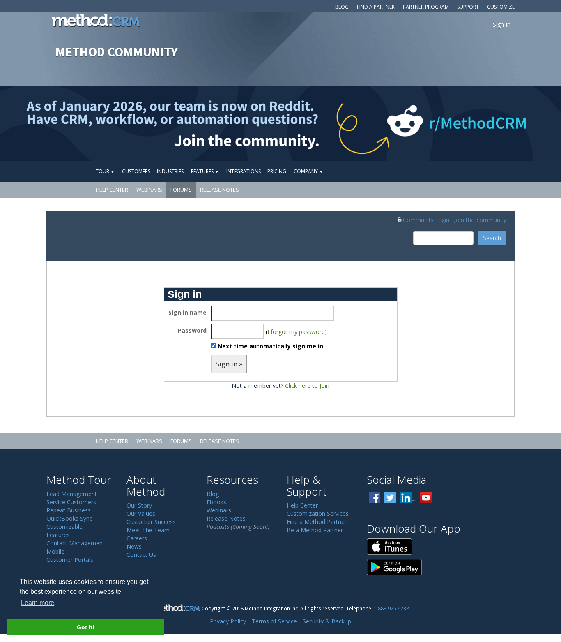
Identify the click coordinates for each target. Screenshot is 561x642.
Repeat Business (68, 510)
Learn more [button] (37, 602)
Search (492, 238)
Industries (170, 171)
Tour (105, 171)
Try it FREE (476, 171)
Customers (136, 171)
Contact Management (75, 543)
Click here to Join (307, 385)
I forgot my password (296, 332)
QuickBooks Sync (69, 518)
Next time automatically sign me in (270, 346)
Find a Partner (376, 6)
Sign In (501, 24)
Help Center (112, 189)
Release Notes (219, 189)
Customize (501, 6)
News (134, 546)
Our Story (139, 505)
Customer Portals (69, 559)
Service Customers (71, 502)
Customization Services (318, 513)
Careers (136, 538)
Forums (181, 189)
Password (192, 330)
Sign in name (187, 312)
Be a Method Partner (315, 530)
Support (468, 6)
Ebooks (216, 502)
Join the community (480, 220)
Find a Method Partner (317, 522)
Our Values (140, 513)
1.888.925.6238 (391, 608)
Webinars (149, 189)
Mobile (55, 551)
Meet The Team (148, 530)
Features (205, 171)
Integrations (243, 171)
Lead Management (71, 494)
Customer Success (151, 522)
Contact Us (141, 555)
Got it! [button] (85, 627)
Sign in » (229, 364)
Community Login (426, 220)
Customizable (64, 527)
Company (308, 171)
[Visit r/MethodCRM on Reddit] (499, 123)
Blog (342, 6)
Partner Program (426, 6)
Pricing (276, 171)
